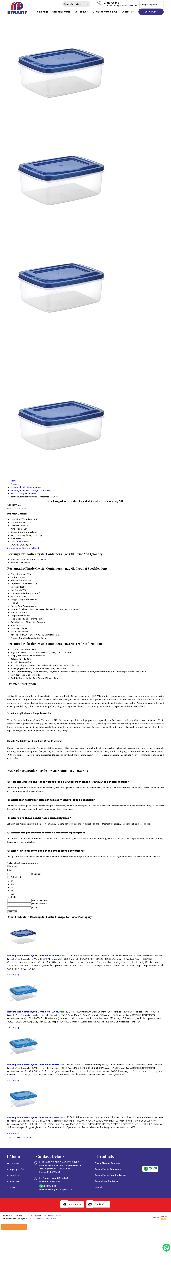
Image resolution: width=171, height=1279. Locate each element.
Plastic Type (17, 606)
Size (13, 612)
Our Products (81, 11)
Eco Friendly (16, 590)
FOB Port (15, 649)
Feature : (112, 962)
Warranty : (119, 959)
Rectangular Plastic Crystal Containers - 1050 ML (33, 1117)
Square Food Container (106, 1181)
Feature (14, 609)
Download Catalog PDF (105, 11)
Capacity (15, 583)
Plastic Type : (48, 965)
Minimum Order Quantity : (99, 955)
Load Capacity (18, 618)
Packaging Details (19, 668)
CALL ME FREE (27, 1137)
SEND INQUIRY (13, 1137)
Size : (110, 1018)
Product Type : (136, 1015)
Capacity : (36, 959)
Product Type (17, 638)
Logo (13, 602)
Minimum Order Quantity (23, 559)
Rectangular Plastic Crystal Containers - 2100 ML (33, 955)
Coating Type (17, 628)
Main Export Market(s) (21, 671)
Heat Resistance (19, 580)
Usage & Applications (21, 599)
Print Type (15, 596)
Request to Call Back (17, 548)
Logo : (28, 965)
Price (13, 562)
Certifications (17, 678)
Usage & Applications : (86, 1021)
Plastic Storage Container (108, 1163)
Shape (14, 615)
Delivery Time (17, 658)
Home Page (42, 11)
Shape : (124, 965)
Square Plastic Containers (108, 1169)
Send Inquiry (34, 548)
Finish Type (16, 631)
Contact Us (128, 11)
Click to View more (20, 541)
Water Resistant (19, 574)
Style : (105, 965)
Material (15, 586)
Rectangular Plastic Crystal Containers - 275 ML (33, 1011)
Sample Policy (17, 665)
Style (13, 625)
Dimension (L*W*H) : (44, 962)
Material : (60, 959)
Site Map (11, 1187)
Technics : (126, 955)
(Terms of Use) (55, 1216)
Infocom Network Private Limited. (42, 1218)
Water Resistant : (130, 1021)
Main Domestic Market (22, 674)
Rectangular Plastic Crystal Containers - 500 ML (33, 1064)
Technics (15, 577)
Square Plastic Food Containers (110, 1175)
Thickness (15, 593)
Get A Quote (151, 11)
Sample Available (19, 662)
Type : (90, 959)
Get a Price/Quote (16, 508)
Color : (79, 965)
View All (98, 1187)
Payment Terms (18, 652)
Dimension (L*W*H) (20, 634)
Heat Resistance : (148, 955)
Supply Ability (17, 655)
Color (13, 622)
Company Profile (61, 11)
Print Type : (26, 969)
